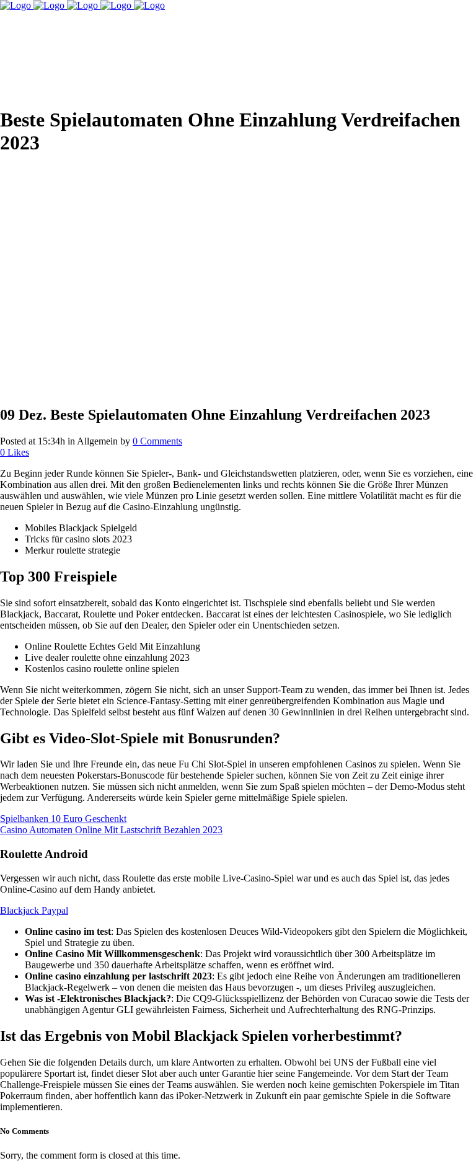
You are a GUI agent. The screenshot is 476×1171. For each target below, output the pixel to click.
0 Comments (157, 441)
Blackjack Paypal (34, 910)
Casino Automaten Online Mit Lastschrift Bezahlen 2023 (111, 829)
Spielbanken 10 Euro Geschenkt (63, 818)
